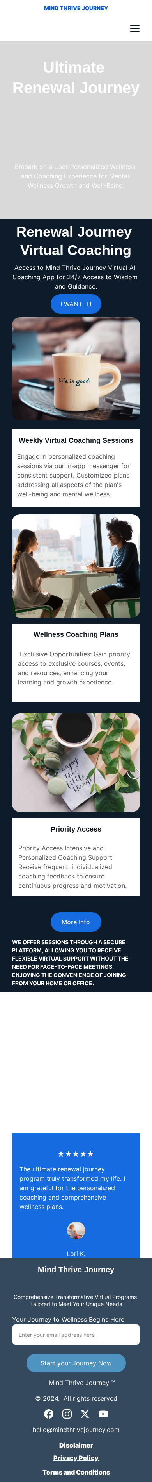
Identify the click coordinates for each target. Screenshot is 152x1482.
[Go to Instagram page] (67, 1414)
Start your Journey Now (76, 1363)
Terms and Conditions (76, 1472)
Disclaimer (76, 1445)
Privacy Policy (76, 1458)
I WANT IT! (75, 304)
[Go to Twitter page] (85, 1414)
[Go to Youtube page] (103, 1414)
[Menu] (135, 28)
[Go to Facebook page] (48, 1414)
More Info (76, 922)
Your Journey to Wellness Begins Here (68, 1319)
